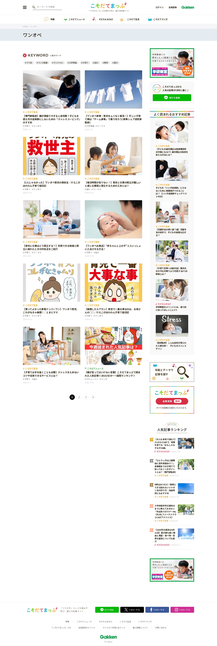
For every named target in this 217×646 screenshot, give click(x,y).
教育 (106, 62)
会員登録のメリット (86, 627)
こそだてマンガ (160, 19)
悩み (96, 62)
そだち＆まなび (106, 19)
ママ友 (29, 62)
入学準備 (73, 62)
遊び (116, 62)
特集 (52, 19)
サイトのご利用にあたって (114, 627)
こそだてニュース (77, 19)
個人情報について (140, 627)
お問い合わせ (161, 627)
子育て (85, 62)
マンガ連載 (43, 62)
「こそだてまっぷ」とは (60, 627)
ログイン (160, 7)
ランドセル (58, 62)
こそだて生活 (133, 19)
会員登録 (173, 7)
